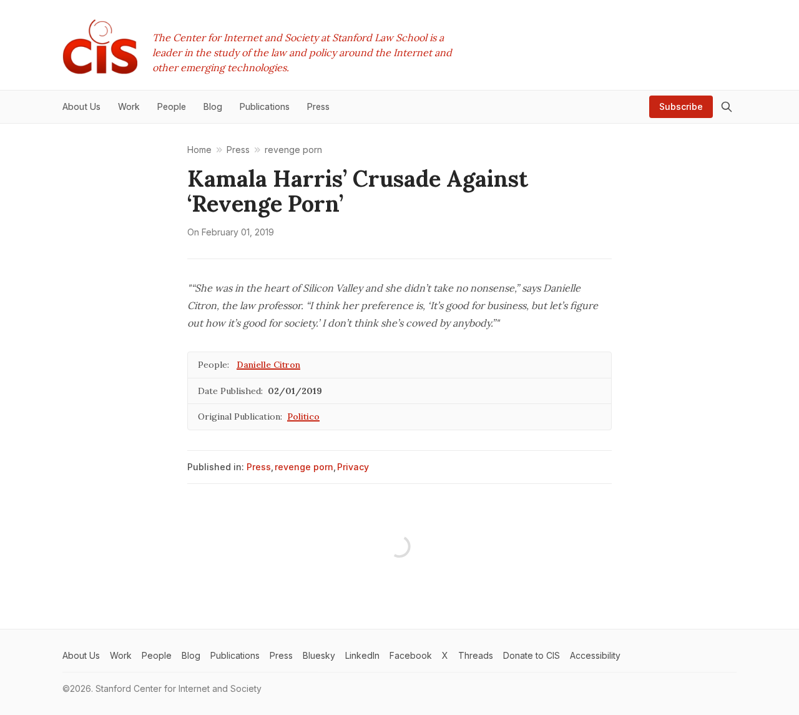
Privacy (353, 466)
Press (259, 466)
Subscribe (681, 106)
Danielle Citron (268, 364)
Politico (303, 416)
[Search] (727, 107)
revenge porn (304, 466)
